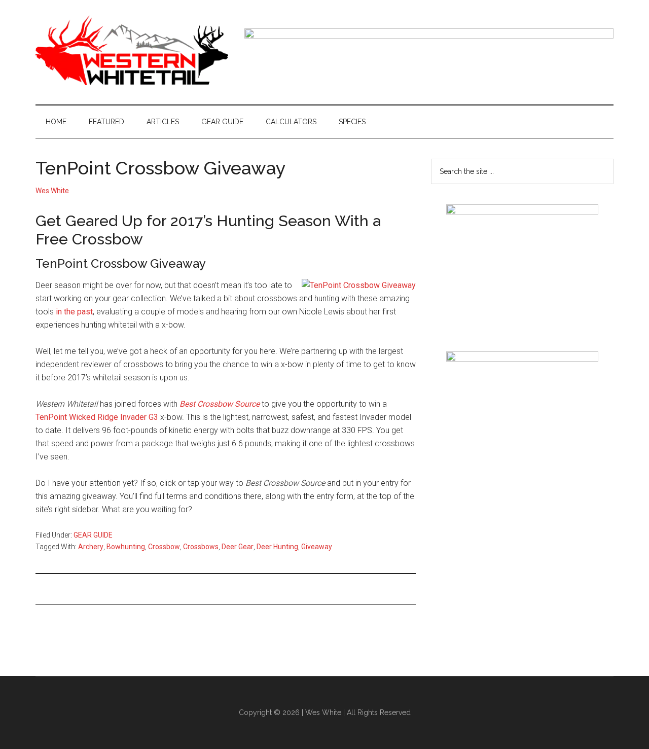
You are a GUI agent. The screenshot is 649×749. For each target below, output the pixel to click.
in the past (74, 311)
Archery (90, 547)
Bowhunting (125, 547)
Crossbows (201, 547)
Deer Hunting (277, 547)
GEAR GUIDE (93, 535)
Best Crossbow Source (219, 404)
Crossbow (164, 547)
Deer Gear (238, 547)
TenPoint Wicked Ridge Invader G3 (96, 417)
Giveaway (316, 547)
